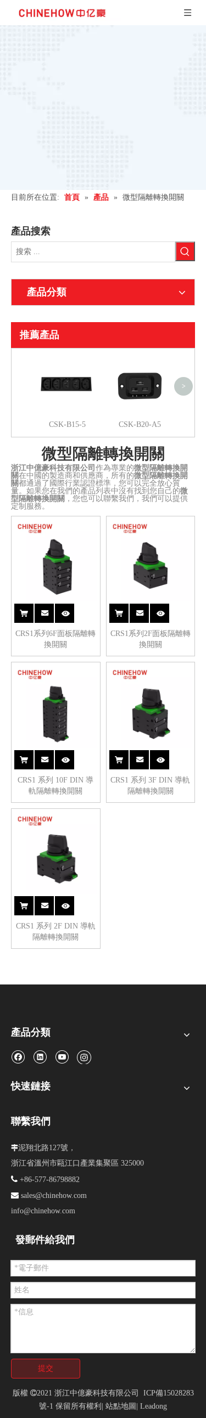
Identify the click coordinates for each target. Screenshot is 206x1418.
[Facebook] (18, 1057)
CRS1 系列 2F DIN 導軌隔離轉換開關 (56, 931)
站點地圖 (120, 1406)
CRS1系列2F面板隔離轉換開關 (150, 639)
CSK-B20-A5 (140, 424)
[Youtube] (62, 1057)
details (70, 607)
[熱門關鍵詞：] (185, 251)
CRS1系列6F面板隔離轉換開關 (55, 639)
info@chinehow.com (43, 1211)
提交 (45, 1368)
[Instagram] (84, 1057)
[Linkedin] (40, 1057)
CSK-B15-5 (67, 424)
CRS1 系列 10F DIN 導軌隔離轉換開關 (55, 785)
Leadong (153, 1406)
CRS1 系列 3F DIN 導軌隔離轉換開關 (150, 785)
